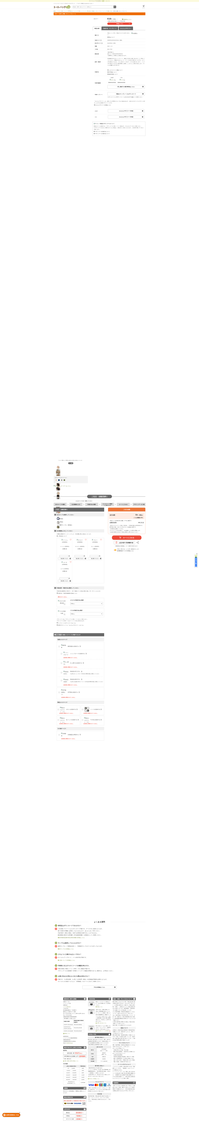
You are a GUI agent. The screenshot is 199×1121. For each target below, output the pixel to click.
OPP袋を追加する (73, 692)
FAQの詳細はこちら (99, 987)
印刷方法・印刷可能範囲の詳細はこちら (67, 593)
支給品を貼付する (75, 679)
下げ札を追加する (95, 719)
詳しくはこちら (107, 0)
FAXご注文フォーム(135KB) (103, 1030)
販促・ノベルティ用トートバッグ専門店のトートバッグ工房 (67, 11)
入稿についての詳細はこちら (67, 960)
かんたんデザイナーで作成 (126, 111)
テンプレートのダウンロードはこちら (67, 623)
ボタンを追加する (71, 709)
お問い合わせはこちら (101, 1023)
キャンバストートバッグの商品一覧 (104, 11)
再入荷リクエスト (65, 558)
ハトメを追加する (95, 709)
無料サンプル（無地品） (66, 525)
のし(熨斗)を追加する (76, 663)
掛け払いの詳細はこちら (94, 1078)
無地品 (61, 518)
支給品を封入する (75, 671)
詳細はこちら (67, 1033)
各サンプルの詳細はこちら (66, 949)
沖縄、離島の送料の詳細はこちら (71, 1061)
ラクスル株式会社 (67, 1006)
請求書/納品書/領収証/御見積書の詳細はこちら (72, 937)
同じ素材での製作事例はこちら (126, 86)
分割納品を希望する (73, 734)
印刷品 (61, 522)
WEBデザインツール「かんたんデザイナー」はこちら (71, 625)
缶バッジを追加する (71, 719)
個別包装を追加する (73, 646)
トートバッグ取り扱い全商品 (88, 11)
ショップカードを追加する (77, 653)
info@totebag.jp (69, 1043)
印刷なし (73, 603)
